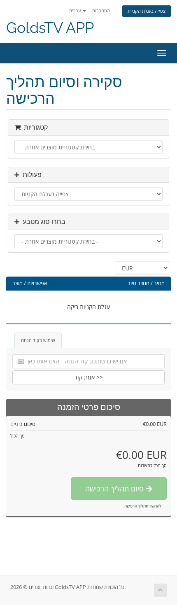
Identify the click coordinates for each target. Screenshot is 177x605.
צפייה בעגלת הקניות (146, 11)
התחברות (101, 10)
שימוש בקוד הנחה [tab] (38, 340)
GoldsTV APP (50, 28)
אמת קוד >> (89, 377)
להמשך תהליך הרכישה (142, 506)
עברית (75, 10)
